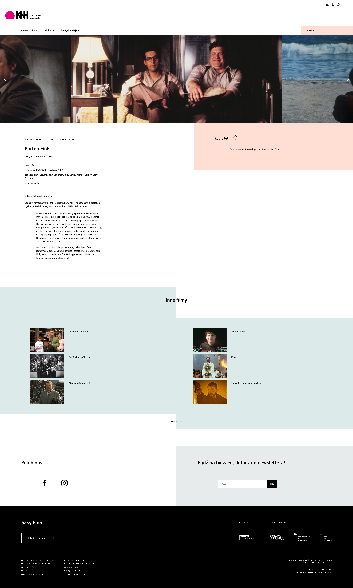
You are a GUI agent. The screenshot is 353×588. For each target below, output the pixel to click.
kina (35, 564)
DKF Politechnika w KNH (62, 139)
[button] (348, 79)
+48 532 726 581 (41, 538)
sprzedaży (44, 564)
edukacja (49, 30)
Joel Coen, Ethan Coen (40, 156)
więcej (174, 421)
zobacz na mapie (72, 574)
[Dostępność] (326, 4)
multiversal (325, 572)
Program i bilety (33, 139)
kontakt (25, 571)
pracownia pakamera (305, 572)
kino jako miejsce (70, 30)
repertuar (310, 30)
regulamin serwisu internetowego (39, 560)
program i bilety (28, 30)
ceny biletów (28, 567)
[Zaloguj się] (333, 4)
